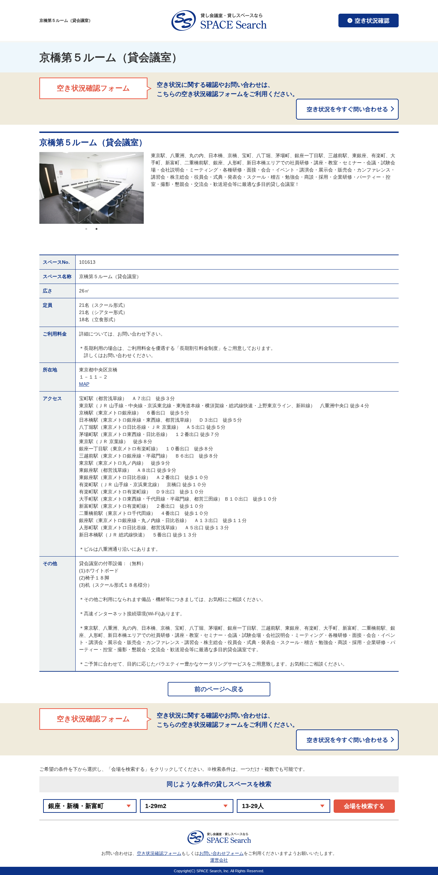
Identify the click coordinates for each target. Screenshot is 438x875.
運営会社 (219, 860)
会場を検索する (364, 806)
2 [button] (96, 228)
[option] (91, 188)
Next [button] (148, 187)
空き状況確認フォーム (159, 853)
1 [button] (86, 228)
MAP (84, 384)
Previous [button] (34, 187)
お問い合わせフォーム (221, 853)
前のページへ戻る (219, 689)
